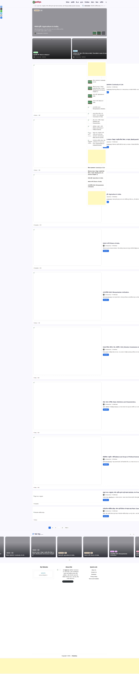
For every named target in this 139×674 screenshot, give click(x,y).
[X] (1, 9)
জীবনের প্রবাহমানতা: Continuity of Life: (113, 84)
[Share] (1, 18)
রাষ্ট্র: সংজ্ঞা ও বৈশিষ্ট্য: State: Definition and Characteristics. (119, 402)
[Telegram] (1, 13)
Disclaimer (93, 574)
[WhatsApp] (1, 11)
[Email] (1, 15)
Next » (66, 527)
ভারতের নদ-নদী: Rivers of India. (44, 26)
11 (62, 527)
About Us (94, 570)
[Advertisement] (97, 69)
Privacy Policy (94, 576)
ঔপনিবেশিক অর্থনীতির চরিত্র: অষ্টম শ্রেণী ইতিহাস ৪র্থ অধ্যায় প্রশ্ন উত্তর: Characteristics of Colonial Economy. (32, 5)
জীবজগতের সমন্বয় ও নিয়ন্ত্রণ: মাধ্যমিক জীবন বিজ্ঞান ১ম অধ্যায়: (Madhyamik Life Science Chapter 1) (96, 173)
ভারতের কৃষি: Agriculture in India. (112, 194)
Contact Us (94, 572)
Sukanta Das (38, 33)
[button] (106, 2)
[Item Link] (51, 48)
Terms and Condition (94, 578)
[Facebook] (1, 7)
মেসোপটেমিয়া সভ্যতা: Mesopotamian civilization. (116, 292)
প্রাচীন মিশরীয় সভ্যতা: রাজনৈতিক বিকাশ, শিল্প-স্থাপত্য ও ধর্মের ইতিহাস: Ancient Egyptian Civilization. (85, 5)
